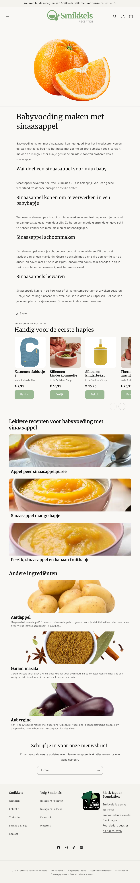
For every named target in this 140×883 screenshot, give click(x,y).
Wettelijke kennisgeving (81, 874)
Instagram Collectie (51, 809)
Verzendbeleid (121, 870)
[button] (8, 16)
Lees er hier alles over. (115, 828)
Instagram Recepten (51, 801)
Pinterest (45, 826)
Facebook (46, 817)
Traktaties (15, 817)
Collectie (14, 809)
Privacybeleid (57, 870)
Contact (13, 834)
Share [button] (23, 314)
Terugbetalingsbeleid (76, 870)
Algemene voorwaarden (101, 870)
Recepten (14, 801)
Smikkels (24, 870)
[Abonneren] (99, 770)
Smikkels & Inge (18, 826)
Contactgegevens (59, 874)
